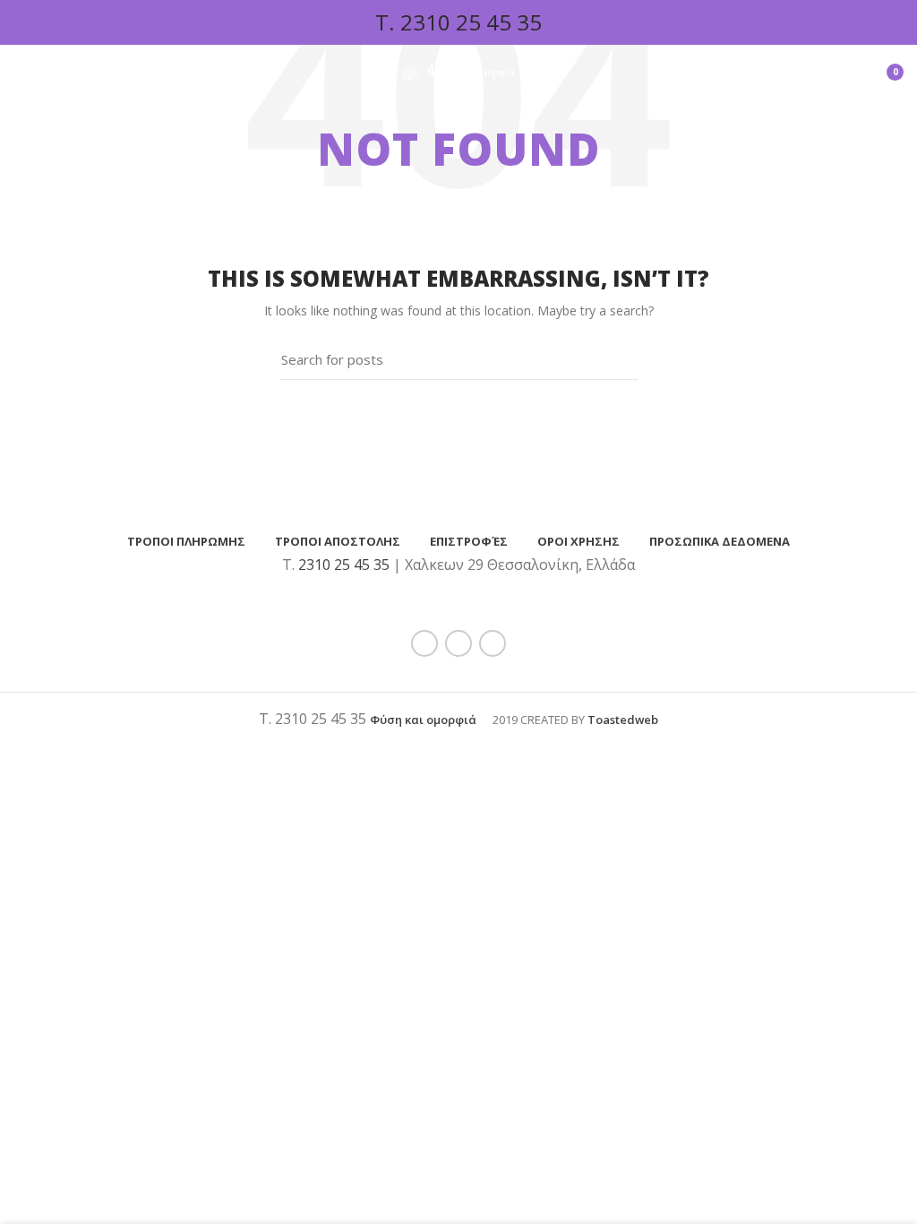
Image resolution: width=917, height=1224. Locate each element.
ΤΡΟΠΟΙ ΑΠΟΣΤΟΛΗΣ (337, 541)
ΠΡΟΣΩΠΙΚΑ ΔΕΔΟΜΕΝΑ (719, 541)
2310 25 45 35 (471, 22)
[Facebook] (424, 643)
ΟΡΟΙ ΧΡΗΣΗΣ (578, 541)
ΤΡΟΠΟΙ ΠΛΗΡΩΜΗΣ (186, 541)
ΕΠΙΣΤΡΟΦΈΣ (469, 541)
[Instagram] (492, 643)
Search (613, 359)
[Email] (458, 643)
